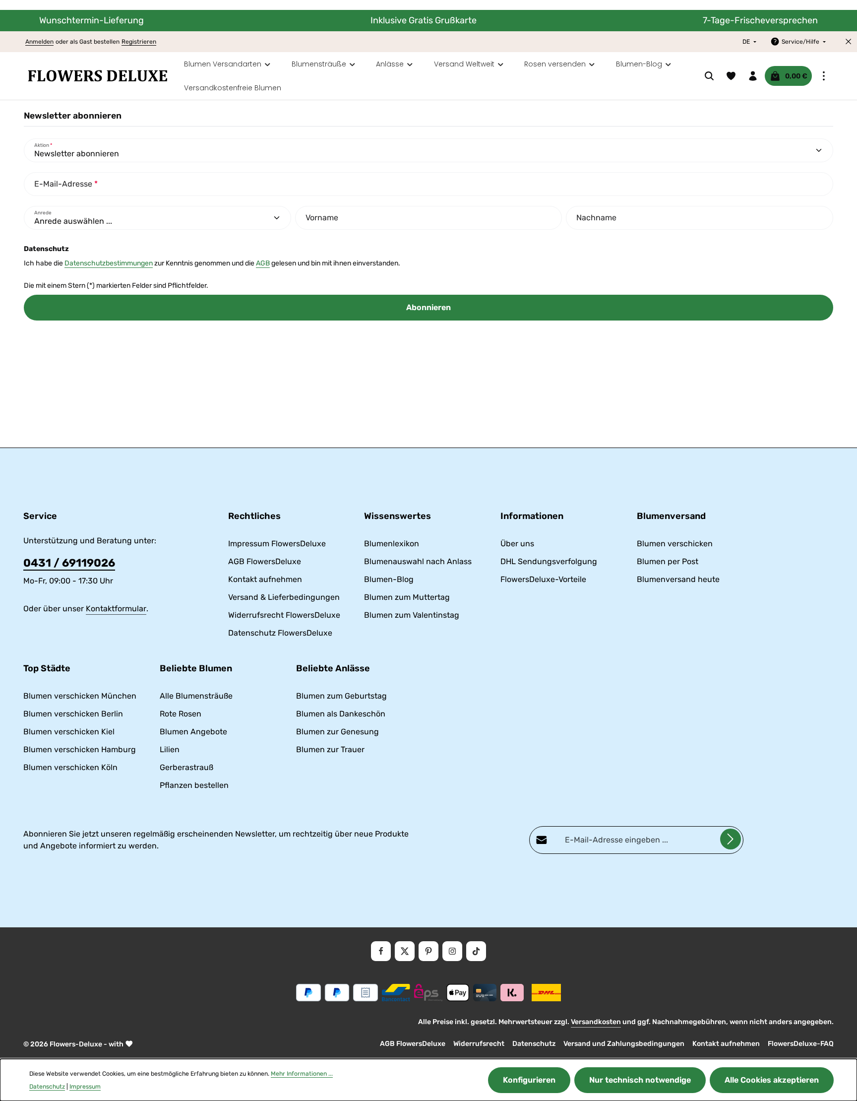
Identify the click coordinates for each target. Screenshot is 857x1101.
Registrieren (139, 41)
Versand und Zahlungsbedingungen (623, 1043)
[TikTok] (476, 951)
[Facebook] (381, 951)
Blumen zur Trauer (330, 749)
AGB (263, 263)
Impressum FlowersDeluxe (277, 543)
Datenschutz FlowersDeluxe (280, 633)
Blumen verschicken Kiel (69, 731)
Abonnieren (428, 307)
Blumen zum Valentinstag (411, 615)
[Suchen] (709, 76)
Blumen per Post (667, 561)
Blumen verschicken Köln (70, 767)
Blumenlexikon (391, 543)
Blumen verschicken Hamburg (79, 749)
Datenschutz (533, 1043)
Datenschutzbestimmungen (108, 263)
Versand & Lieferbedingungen (284, 597)
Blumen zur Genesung (337, 731)
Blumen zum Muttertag (407, 597)
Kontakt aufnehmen (265, 579)
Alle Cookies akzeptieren (772, 1080)
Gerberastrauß (186, 767)
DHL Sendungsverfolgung (548, 561)
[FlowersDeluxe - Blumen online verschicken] (97, 76)
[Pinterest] (428, 951)
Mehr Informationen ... (302, 1073)
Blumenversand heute (678, 579)
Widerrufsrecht (478, 1043)
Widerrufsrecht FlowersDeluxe (284, 615)
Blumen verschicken (675, 543)
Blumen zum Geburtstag (341, 696)
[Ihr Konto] (753, 76)
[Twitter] (405, 951)
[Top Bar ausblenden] (848, 41)
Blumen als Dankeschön (340, 713)
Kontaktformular (116, 608)
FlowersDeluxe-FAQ (801, 1043)
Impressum (85, 1086)
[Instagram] (452, 951)
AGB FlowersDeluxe (264, 561)
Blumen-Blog (389, 579)
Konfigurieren (529, 1080)
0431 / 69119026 (69, 563)
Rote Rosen (180, 713)
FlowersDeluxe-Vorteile (543, 579)
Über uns (517, 543)
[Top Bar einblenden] (824, 76)
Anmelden (39, 41)
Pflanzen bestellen (194, 785)
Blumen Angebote (193, 731)
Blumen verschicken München (79, 696)
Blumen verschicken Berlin (73, 713)
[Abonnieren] (730, 839)
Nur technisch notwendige (640, 1080)
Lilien (170, 749)
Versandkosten (596, 1022)
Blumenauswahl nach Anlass (418, 561)
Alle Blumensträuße (196, 696)
